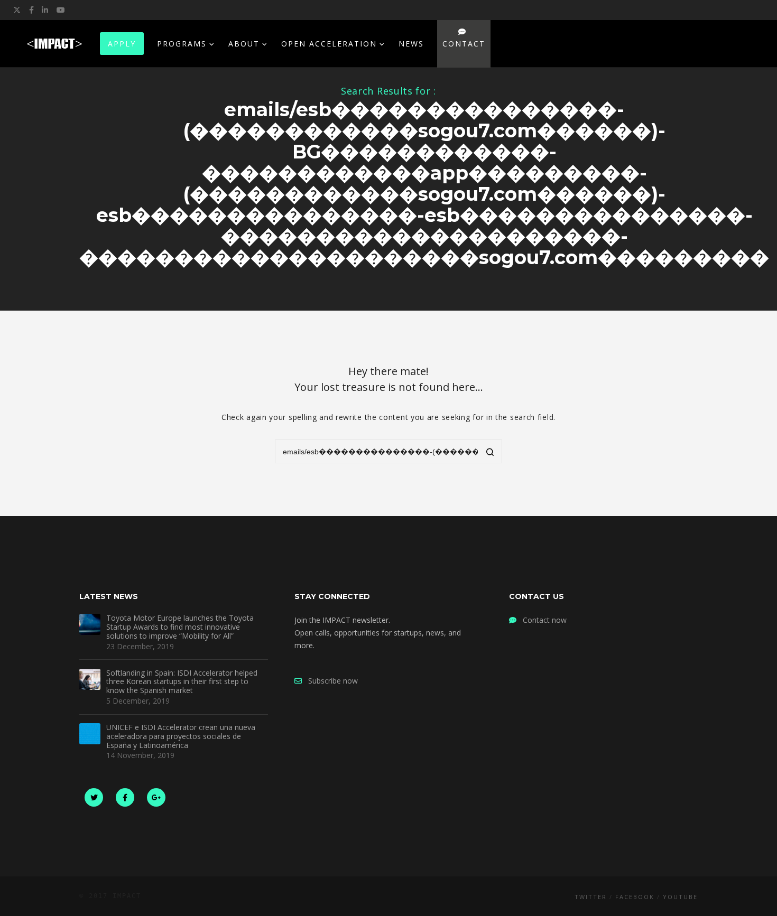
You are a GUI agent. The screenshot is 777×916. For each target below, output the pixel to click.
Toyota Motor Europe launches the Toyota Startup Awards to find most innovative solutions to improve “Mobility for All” (180, 627)
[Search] (490, 452)
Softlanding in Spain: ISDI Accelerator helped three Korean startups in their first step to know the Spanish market (181, 682)
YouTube (680, 897)
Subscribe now (330, 681)
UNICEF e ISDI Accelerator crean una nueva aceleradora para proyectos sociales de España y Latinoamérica (180, 736)
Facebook (634, 897)
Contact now (541, 620)
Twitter (591, 897)
